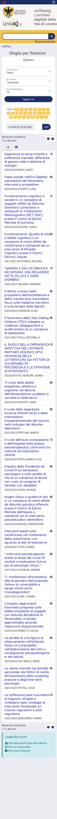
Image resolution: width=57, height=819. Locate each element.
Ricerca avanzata (45, 41)
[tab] (8, 147)
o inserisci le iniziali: (20, 127)
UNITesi (6, 46)
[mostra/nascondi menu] (53, 2)
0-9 (16, 109)
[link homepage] (5, 2)
